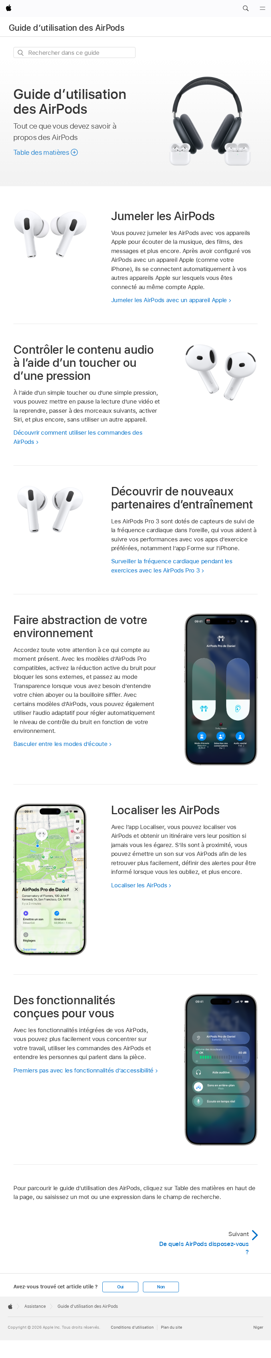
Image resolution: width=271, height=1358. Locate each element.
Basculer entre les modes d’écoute (60, 743)
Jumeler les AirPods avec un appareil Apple (169, 300)
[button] (245, 8)
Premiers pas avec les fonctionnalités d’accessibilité (83, 1070)
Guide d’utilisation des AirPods (67, 28)
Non (161, 1286)
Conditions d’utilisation (132, 1327)
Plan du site (171, 1327)
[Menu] (262, 8)
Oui (120, 1286)
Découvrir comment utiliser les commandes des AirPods (77, 437)
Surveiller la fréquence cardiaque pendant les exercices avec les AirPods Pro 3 (172, 566)
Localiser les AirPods (139, 885)
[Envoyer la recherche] (21, 53)
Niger (258, 1327)
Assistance (35, 1306)
